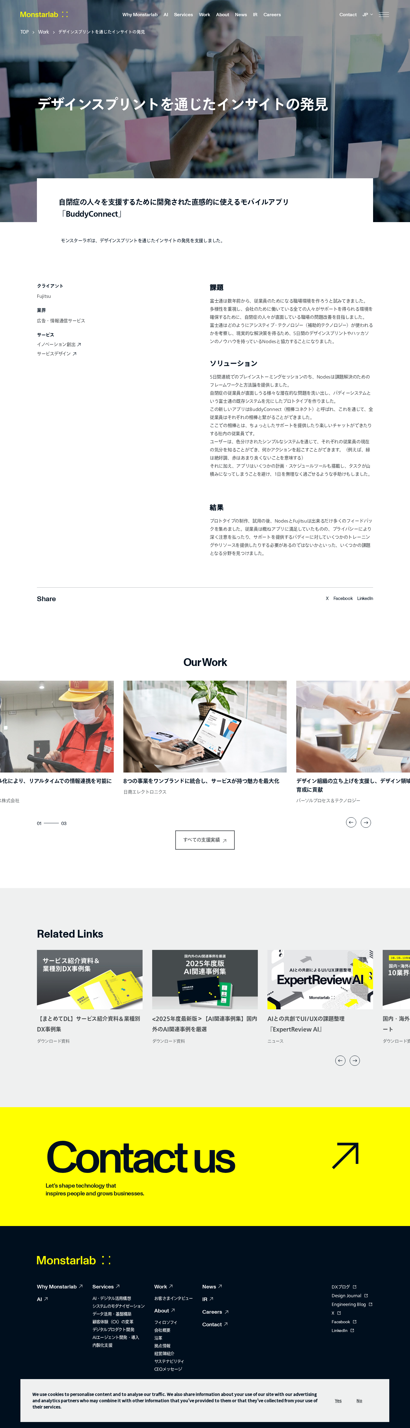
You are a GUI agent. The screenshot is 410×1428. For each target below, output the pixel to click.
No (360, 1400)
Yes (338, 1400)
